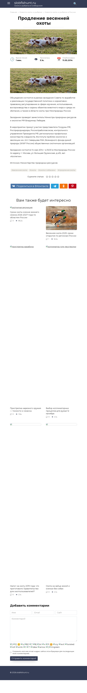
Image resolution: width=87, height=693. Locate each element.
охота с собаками (47, 170)
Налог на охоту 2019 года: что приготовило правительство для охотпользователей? (24, 589)
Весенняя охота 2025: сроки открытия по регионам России (61, 234)
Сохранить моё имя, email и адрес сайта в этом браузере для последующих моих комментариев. (43, 652)
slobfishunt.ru (25, 3)
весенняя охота (20, 170)
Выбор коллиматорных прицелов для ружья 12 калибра (57, 411)
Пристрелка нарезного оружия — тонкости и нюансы (25, 409)
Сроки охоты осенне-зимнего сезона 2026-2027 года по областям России (24, 215)
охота (33, 170)
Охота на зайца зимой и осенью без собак (58, 587)
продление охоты (67, 170)
